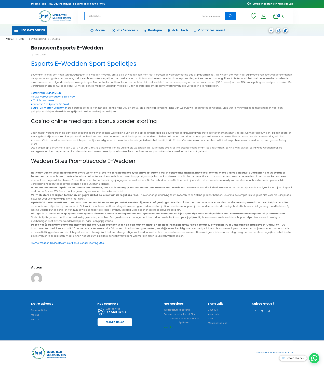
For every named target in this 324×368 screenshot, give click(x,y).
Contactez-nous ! (211, 30)
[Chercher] (230, 16)
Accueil (100, 30)
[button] (314, 358)
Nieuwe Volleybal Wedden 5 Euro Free (53, 96)
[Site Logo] (55, 16)
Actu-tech (180, 30)
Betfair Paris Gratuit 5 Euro (46, 93)
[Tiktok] (285, 30)
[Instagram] (278, 30)
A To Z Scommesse (42, 100)
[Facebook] (271, 30)
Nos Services (125, 30)
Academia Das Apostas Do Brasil (50, 104)
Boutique (155, 30)
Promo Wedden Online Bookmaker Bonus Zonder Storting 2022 (67, 243)
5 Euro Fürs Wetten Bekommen (49, 107)
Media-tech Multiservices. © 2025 (274, 352)
